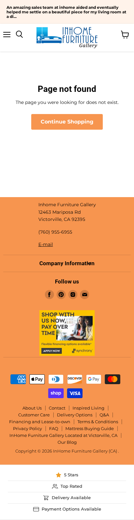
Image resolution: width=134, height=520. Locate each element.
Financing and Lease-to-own (39, 421)
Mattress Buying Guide (89, 428)
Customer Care (34, 414)
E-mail (45, 244)
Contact (57, 408)
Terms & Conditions (97, 421)
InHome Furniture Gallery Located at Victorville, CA (63, 435)
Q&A (104, 414)
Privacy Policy (27, 428)
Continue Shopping (67, 122)
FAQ (53, 428)
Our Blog (67, 442)
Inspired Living (88, 408)
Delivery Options (74, 414)
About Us (32, 408)
